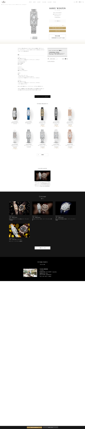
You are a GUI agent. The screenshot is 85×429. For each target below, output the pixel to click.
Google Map (54, 271)
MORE (42, 154)
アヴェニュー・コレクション (12, 4)
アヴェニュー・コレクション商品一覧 (42, 96)
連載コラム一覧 (42, 247)
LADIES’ (39, 2)
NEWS (30, 2)
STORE (54, 2)
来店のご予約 (50, 427)
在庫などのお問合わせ (34, 427)
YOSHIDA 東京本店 (54, 37)
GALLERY (50, 2)
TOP (1, 4)
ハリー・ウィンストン (5, 4)
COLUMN (44, 2)
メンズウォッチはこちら (51, 61)
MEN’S (34, 2)
